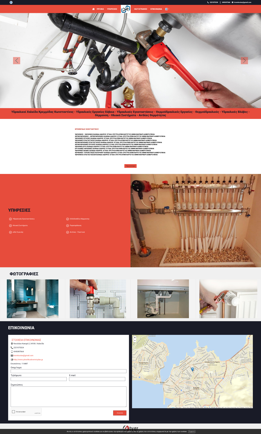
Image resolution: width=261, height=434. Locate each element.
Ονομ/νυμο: (16, 367)
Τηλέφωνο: (16, 375)
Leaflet (173, 407)
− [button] (134, 340)
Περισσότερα (130, 166)
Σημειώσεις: (17, 384)
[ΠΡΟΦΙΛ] (93, 9)
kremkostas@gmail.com (23, 355)
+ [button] (134, 337)
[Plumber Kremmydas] (11, 2)
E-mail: (72, 375)
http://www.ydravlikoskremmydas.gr (28, 359)
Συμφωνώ (192, 431)
